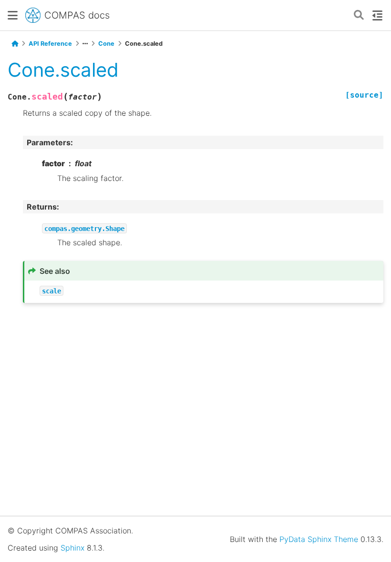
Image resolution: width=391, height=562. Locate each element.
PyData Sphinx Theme (318, 539)
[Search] (358, 15)
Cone (106, 43)
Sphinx (72, 547)
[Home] (14, 44)
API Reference (50, 43)
